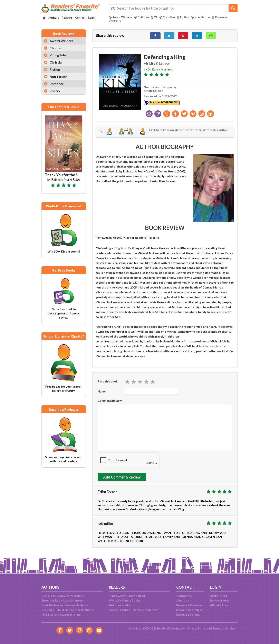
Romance (221, 17)
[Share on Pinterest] (183, 35)
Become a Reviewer (189, 605)
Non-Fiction (202, 17)
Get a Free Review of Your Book (62, 595)
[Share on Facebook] (155, 35)
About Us (182, 600)
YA (155, 17)
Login (91, 17)
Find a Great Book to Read (127, 595)
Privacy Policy (196, 628)
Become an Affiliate (189, 610)
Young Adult (59, 55)
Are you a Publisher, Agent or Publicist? (67, 610)
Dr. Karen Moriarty (160, 69)
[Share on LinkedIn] (197, 35)
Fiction (184, 17)
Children (143, 17)
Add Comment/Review (122, 477)
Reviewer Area (220, 600)
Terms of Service (223, 628)
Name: (102, 391)
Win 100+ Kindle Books (124, 600)
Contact (80, 17)
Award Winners (122, 17)
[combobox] (173, 8)
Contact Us (184, 595)
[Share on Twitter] (169, 35)
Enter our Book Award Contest (62, 600)
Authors (53, 17)
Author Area (218, 595)
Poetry (116, 20)
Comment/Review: (110, 400)
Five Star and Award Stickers (61, 614)
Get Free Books (119, 605)
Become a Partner (188, 614)
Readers (67, 17)
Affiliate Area (219, 605)
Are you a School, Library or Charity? (133, 610)
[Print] (211, 35)
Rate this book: (108, 381)
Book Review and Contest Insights (64, 605)
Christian (169, 17)
